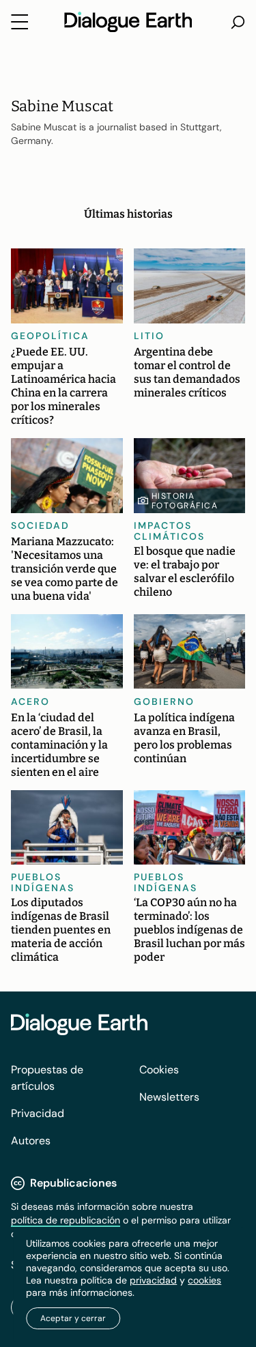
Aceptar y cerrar (73, 1318)
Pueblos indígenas (42, 882)
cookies (204, 1280)
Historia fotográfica (185, 501)
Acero (30, 701)
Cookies (159, 1069)
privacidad (153, 1280)
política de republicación (65, 1220)
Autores (31, 1140)
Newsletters (169, 1097)
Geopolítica (50, 336)
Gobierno (164, 701)
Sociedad (40, 525)
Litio (149, 336)
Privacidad (37, 1113)
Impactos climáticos (169, 530)
